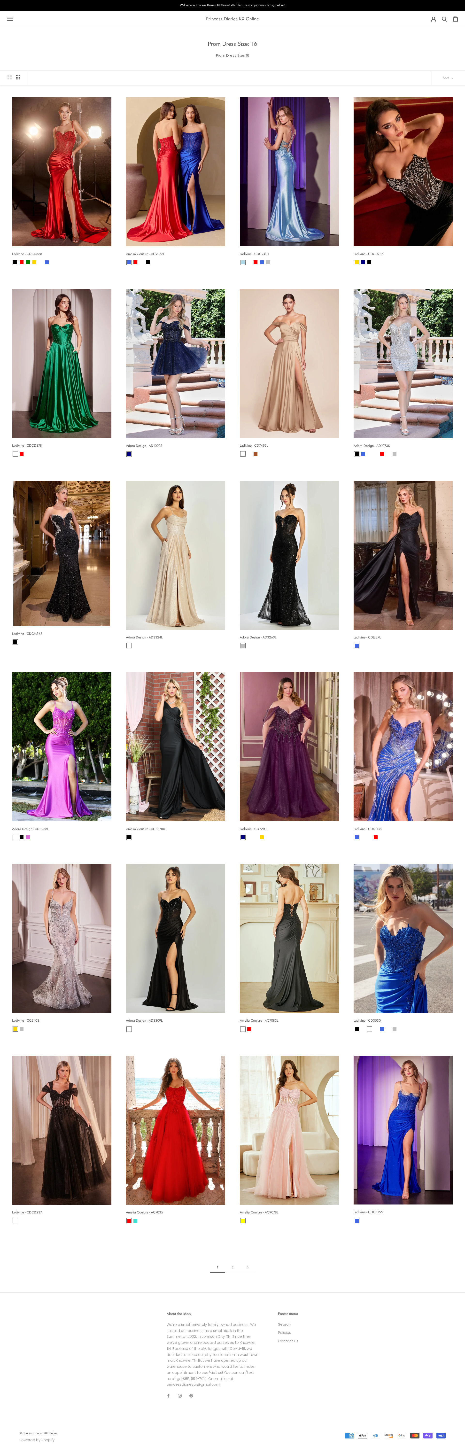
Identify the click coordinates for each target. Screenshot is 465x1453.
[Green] (28, 262)
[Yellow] (243, 1221)
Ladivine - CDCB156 (368, 1212)
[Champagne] (154, 262)
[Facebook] (168, 1395)
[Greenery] (249, 262)
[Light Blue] (243, 262)
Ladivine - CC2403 (25, 1020)
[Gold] (34, 262)
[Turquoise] (135, 1221)
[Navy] (363, 262)
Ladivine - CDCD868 (27, 253)
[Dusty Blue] (249, 454)
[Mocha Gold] (249, 646)
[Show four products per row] (18, 77)
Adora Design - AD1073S (372, 445)
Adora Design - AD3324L (144, 637)
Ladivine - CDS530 (367, 1020)
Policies (284, 1332)
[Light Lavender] (268, 454)
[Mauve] (268, 837)
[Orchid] (28, 837)
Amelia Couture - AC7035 (144, 1212)
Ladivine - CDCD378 (27, 445)
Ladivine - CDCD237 (27, 1212)
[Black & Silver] (255, 837)
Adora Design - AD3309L (144, 1020)
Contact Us (288, 1341)
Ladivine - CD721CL (254, 828)
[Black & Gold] (369, 454)
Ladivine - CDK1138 (368, 828)
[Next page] (247, 1267)
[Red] (21, 262)
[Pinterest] (191, 1395)
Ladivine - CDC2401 (254, 253)
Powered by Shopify (36, 1439)
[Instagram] (180, 1395)
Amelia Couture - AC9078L (259, 1212)
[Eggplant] (249, 837)
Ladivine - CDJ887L (367, 637)
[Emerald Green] (15, 837)
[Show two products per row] (10, 77)
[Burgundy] (281, 454)
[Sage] (274, 454)
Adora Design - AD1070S (144, 445)
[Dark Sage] (369, 837)
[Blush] (363, 837)
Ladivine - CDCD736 (368, 253)
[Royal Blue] (47, 262)
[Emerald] (40, 262)
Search (284, 1324)
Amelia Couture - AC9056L (145, 253)
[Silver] (268, 262)
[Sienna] (255, 454)
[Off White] (262, 454)
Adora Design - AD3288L (30, 828)
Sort (446, 78)
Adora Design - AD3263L (258, 637)
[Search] (444, 18)
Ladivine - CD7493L (254, 445)
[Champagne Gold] (243, 454)
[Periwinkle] (142, 262)
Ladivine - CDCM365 (27, 633)
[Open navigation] (10, 19)
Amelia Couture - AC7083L (259, 1020)
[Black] (15, 262)
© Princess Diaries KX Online (38, 1433)
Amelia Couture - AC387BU (145, 828)
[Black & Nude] (15, 1221)
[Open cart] (455, 19)
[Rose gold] (129, 646)
